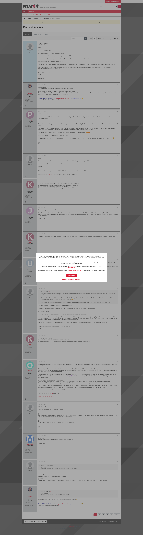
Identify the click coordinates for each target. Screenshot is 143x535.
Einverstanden (71, 275)
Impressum (78, 279)
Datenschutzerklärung (71, 267)
